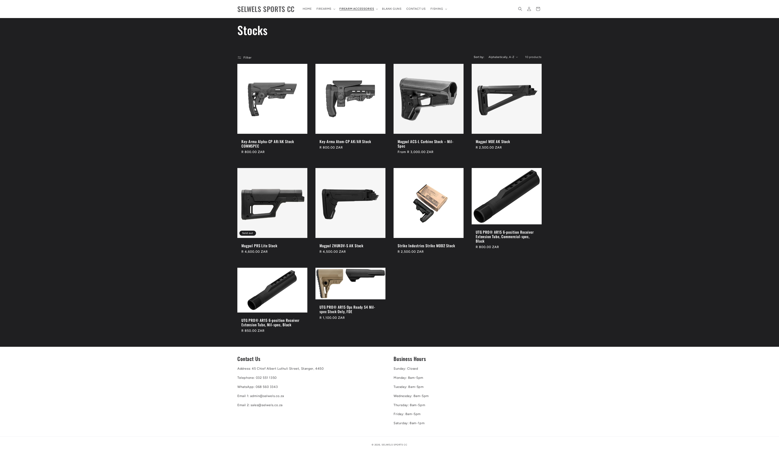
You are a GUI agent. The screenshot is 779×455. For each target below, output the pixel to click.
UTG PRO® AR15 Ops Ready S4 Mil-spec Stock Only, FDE (347, 309)
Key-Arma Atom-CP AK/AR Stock (345, 141)
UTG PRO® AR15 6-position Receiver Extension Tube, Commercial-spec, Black (505, 236)
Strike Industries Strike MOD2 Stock (426, 245)
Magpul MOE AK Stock (493, 141)
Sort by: (479, 57)
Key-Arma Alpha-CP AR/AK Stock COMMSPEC (267, 143)
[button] (325, 9)
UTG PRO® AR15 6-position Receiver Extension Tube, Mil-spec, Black (270, 322)
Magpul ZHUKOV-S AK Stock (342, 245)
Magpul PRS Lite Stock (259, 245)
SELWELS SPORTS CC (394, 444)
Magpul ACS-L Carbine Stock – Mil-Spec (426, 143)
